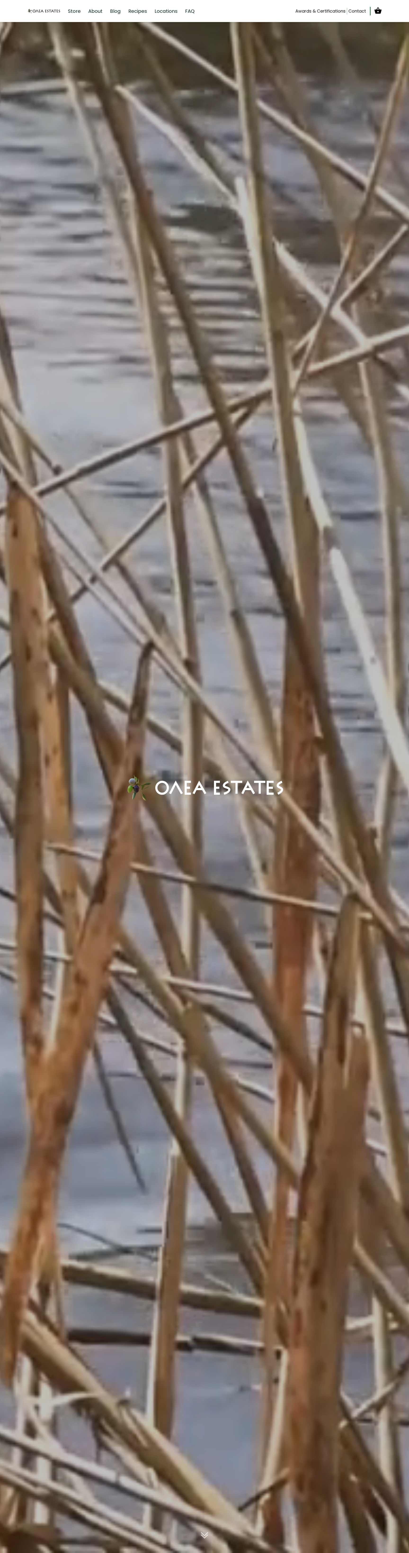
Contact (357, 11)
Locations (166, 11)
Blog (115, 11)
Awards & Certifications (320, 11)
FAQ (190, 11)
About (95, 11)
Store (74, 11)
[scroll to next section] (204, 1536)
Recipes (137, 11)
